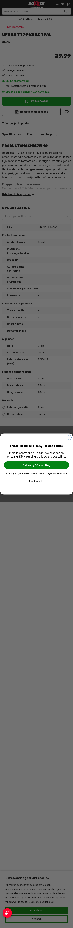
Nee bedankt (36, 481)
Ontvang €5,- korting (36, 465)
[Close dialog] (69, 437)
